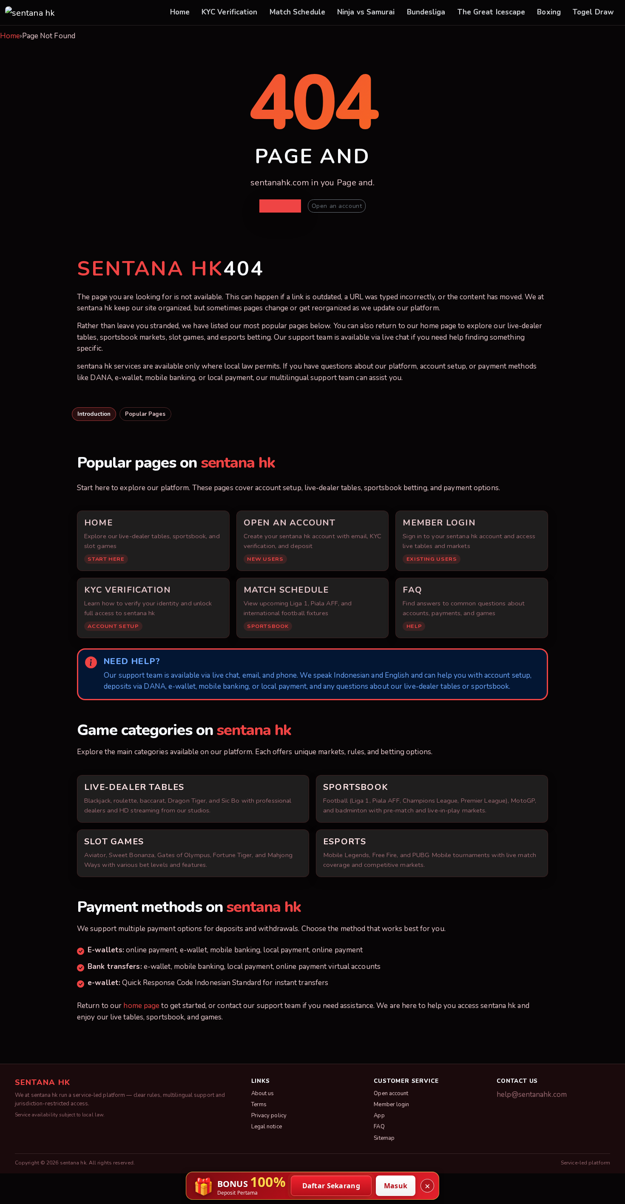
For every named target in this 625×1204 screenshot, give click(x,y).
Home (180, 12)
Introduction (94, 414)
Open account (391, 1093)
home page (141, 1006)
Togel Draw (593, 12)
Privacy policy (269, 1115)
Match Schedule (297, 12)
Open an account (337, 206)
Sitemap (384, 1138)
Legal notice (266, 1126)
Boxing (549, 12)
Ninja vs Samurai (366, 12)
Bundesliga (426, 12)
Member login (391, 1104)
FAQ (379, 1126)
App (379, 1115)
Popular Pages (145, 414)
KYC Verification (230, 12)
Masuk (396, 1185)
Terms (259, 1104)
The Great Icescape (491, 12)
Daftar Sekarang (331, 1185)
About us (262, 1093)
